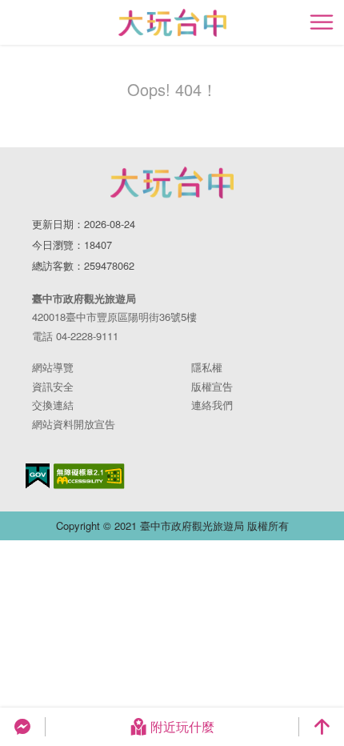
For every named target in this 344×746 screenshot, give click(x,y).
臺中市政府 (172, 182)
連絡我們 (212, 404)
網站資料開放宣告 (73, 423)
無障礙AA (89, 476)
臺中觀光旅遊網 (172, 23)
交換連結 (53, 404)
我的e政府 (38, 475)
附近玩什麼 (182, 726)
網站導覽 (53, 367)
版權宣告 (212, 386)
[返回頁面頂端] (321, 727)
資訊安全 (53, 386)
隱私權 (206, 367)
